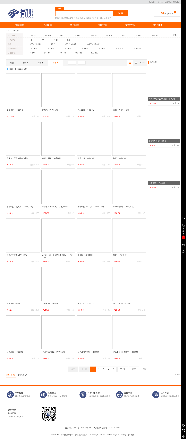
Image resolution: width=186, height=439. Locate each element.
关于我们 (68, 428)
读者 (77, 18)
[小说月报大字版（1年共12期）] (94, 332)
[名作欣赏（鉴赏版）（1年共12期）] (23, 187)
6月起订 (109, 35)
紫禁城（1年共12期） (50, 110)
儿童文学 (107, 18)
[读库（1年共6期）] (23, 284)
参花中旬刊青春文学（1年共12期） (126, 352)
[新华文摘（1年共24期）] (94, 139)
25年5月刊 (33, 49)
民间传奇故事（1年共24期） (124, 207)
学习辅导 (74, 25)
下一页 (122, 369)
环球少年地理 (60, 18)
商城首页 (19, 25)
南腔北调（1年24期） (121, 110)
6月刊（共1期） (36, 44)
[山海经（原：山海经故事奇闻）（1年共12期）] (58, 235)
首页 (7, 31)
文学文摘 (130, 25)
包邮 (12, 69)
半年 (43, 40)
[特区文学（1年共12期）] (129, 284)
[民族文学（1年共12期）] (94, 284)
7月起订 (124, 35)
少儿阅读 (47, 25)
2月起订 (48, 35)
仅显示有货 (22, 69)
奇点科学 (92, 18)
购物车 (151, 2)
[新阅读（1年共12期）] (94, 235)
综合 (12, 63)
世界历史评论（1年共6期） (17, 255)
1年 (31, 40)
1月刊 (53, 44)
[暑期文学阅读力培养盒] (164, 125)
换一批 (177, 374)
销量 (40, 63)
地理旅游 (102, 25)
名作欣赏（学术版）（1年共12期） (91, 207)
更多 (175, 35)
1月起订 (33, 35)
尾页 (134, 369)
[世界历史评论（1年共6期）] (23, 235)
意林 (81, 18)
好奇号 (72, 18)
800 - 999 (94, 53)
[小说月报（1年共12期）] (164, 167)
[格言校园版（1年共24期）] (58, 139)
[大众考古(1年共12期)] (58, 284)
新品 (25, 63)
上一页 (84, 369)
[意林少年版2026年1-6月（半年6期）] (164, 83)
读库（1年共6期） (14, 303)
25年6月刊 (50, 49)
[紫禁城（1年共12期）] (58, 90)
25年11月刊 (137, 49)
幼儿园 (86, 18)
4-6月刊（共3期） (94, 44)
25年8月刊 (84, 49)
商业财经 (157, 25)
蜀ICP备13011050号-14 (82, 428)
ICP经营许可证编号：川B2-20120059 (106, 428)
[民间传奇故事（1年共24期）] (129, 187)
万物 (68, 18)
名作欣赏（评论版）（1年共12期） (55, 207)
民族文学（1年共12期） (87, 303)
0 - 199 (32, 53)
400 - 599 (63, 53)
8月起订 (139, 35)
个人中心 (159, 2)
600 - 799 (78, 53)
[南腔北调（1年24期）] (129, 90)
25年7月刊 (67, 49)
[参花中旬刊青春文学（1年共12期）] (129, 332)
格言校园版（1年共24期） (52, 158)
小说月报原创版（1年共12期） (54, 352)
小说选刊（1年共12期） (16, 352)
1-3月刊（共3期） (71, 44)
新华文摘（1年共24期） (87, 158)
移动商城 (168, 2)
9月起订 (155, 35)
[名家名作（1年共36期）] (23, 90)
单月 (68, 40)
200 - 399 (47, 53)
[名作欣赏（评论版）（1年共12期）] (58, 187)
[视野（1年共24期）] (129, 235)
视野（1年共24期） (120, 255)
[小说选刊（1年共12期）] (23, 332)
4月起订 (78, 35)
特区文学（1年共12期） (122, 303)
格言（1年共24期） (120, 158)
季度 (56, 40)
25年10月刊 (119, 49)
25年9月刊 (101, 49)
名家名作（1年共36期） (16, 110)
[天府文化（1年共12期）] (94, 90)
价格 (55, 63)
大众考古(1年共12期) (50, 303)
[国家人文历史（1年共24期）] (23, 139)
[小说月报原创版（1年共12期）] (58, 332)
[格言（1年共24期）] (129, 139)
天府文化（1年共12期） (87, 110)
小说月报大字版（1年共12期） (89, 352)
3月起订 (63, 35)
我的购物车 (168, 14)
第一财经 (100, 18)
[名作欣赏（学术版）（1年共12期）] (94, 187)
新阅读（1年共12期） (86, 255)
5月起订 (94, 35)
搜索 (120, 13)
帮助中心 (176, 2)
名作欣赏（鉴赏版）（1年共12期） (20, 207)
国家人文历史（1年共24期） (18, 158)
